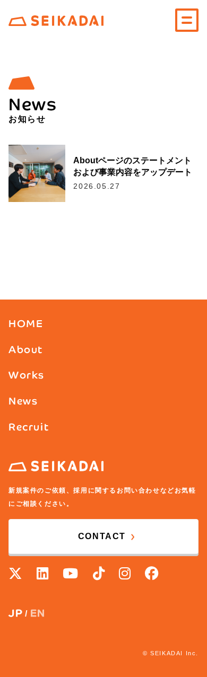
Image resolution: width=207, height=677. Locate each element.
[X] (15, 573)
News (23, 401)
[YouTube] (71, 573)
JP (15, 613)
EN (38, 613)
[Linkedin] (43, 573)
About (25, 349)
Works (26, 375)
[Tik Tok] (99, 573)
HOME (25, 323)
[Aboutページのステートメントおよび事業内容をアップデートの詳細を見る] (103, 173)
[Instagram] (125, 573)
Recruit (28, 427)
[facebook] (152, 573)
